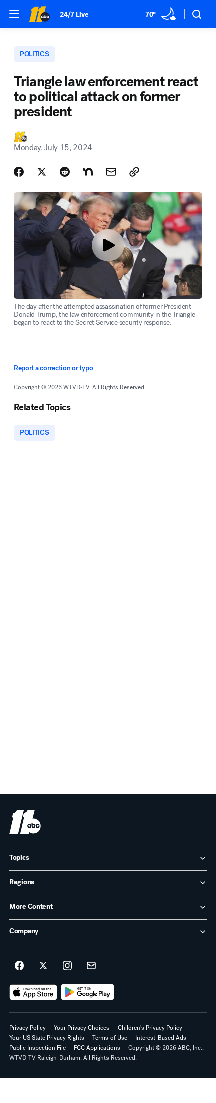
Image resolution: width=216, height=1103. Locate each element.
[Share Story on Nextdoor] (87, 171)
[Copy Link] (134, 171)
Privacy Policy (27, 1028)
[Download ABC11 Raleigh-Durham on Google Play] (87, 992)
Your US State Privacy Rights (46, 1038)
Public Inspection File (37, 1048)
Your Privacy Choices (82, 1028)
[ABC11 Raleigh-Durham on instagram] (67, 966)
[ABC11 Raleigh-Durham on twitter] (43, 966)
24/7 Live (74, 14)
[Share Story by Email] (111, 171)
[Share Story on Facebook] (18, 171)
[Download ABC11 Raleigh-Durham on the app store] (33, 992)
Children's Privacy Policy (150, 1028)
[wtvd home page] (25, 822)
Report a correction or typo (53, 368)
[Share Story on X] (41, 171)
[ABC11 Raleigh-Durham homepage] (39, 14)
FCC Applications (97, 1048)
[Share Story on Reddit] (64, 171)
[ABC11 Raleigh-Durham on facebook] (19, 966)
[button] (14, 14)
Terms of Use (109, 1038)
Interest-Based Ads (160, 1038)
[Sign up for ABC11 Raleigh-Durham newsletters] (91, 966)
